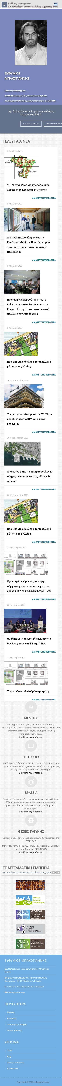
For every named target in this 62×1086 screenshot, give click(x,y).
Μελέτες (11, 1013)
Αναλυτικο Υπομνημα (31, 123)
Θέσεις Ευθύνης (14, 1031)
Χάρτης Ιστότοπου (15, 1063)
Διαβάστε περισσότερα (44, 198)
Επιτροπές (12, 1019)
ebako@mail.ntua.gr (16, 993)
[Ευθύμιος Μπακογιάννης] (32, 5)
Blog (9, 1057)
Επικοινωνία (12, 1069)
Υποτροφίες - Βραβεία (17, 1025)
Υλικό (9, 1051)
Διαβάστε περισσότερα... (31, 737)
